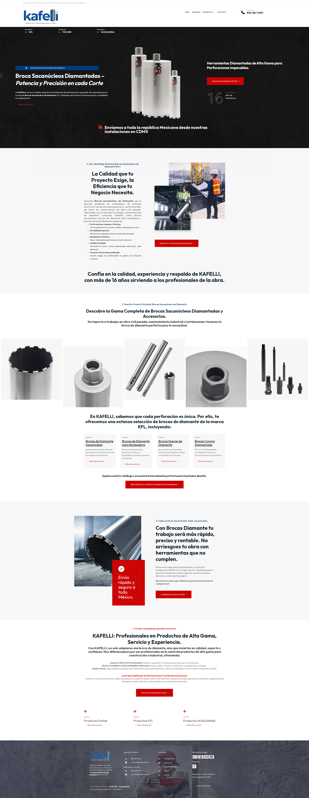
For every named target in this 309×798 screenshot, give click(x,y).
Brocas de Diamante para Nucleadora (136, 443)
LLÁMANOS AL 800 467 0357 (173, 594)
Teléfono (250, 10)
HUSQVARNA (107, 32)
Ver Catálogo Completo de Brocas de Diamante (153, 484)
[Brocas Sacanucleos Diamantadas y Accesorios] (32, 399)
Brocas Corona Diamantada (205, 443)
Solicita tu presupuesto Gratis (224, 81)
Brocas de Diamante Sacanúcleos (99, 443)
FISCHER (67, 32)
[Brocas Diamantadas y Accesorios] (93, 406)
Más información (26, 104)
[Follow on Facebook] (194, 766)
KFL (31, 32)
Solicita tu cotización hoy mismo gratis (176, 243)
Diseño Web (113, 786)
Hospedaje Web (124, 786)
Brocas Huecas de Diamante (170, 443)
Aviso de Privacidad (203, 786)
